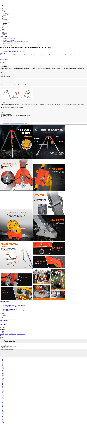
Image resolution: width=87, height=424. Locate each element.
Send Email (1, 335)
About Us (3, 8)
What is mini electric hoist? (4, 320)
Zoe (0, 336)
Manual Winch (10, 334)
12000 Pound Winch (14, 334)
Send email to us (2, 59)
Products (3, 12)
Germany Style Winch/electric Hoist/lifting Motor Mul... (9, 38)
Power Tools (3, 28)
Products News (4, 17)
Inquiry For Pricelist (2, 329)
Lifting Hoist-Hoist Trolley (6, 14)
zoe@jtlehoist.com (4, 315)
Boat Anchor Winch (19, 334)
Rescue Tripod (3, 29)
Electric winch (4, 15)
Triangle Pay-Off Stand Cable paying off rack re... (10, 306)
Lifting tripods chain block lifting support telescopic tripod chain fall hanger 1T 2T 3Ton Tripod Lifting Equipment (15, 123)
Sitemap (15, 333)
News (2, 16)
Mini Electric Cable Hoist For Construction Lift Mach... (9, 40)
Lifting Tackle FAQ (5, 23)
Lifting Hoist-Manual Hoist (4, 33)
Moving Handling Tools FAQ (6, 22)
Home (2, 27)
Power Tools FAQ (5, 24)
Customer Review (5, 19)
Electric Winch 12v (2, 334)
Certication (4, 10)
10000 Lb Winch (6, 334)
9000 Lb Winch (23, 334)
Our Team (4, 9)
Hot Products (12, 333)
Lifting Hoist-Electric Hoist (6, 13)
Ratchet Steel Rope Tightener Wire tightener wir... (10, 309)
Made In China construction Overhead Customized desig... (9, 45)
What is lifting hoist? (3, 324)
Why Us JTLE (4, 11)
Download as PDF (6, 59)
